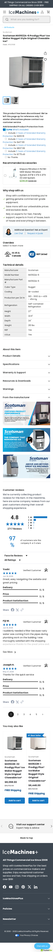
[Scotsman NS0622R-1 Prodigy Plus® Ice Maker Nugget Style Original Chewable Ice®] (38, 743)
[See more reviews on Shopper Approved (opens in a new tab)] (22, 610)
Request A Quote (35, 233)
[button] (48, 12)
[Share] (45, 53)
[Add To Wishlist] (45, 59)
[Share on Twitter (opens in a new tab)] (17, 610)
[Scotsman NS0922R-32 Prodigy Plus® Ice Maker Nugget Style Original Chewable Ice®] (15, 743)
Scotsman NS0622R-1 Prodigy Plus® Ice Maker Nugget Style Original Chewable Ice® (37, 770)
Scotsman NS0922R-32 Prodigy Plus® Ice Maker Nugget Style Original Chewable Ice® (15, 769)
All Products (9, 27)
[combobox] (26, 19)
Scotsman (7, 32)
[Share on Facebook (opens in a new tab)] (12, 610)
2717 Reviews (16, 528)
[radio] (39, 517)
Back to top (26, 838)
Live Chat (18, 233)
